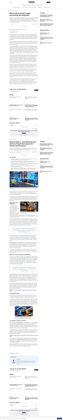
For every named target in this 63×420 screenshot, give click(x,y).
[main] (31, 418)
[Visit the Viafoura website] (36, 128)
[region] (24, 126)
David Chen (19, 365)
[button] (10, 2)
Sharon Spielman (16, 359)
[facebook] (21, 26)
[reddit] (25, 26)
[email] (26, 26)
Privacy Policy (23, 418)
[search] (11, 2)
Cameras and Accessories (13, 139)
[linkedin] (22, 26)
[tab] (12, 125)
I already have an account (24, 134)
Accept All (59, 418)
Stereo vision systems (13, 243)
